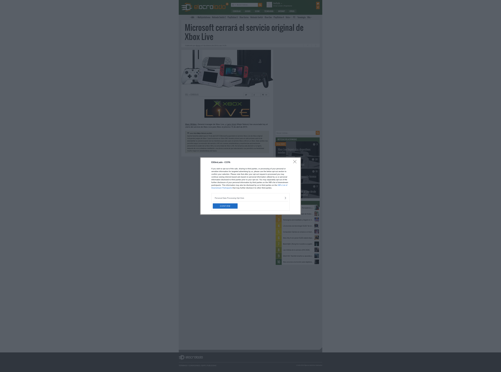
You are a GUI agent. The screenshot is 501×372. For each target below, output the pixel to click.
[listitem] (250, 198)
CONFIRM (225, 206)
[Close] (295, 162)
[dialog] (250, 186)
